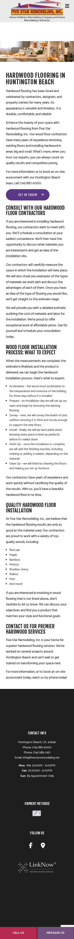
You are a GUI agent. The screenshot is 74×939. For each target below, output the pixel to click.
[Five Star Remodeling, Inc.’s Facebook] (30, 846)
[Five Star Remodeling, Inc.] (37, 7)
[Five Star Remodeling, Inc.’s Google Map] (43, 846)
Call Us (18, 932)
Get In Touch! (27, 195)
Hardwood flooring (18, 91)
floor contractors (55, 134)
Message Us (56, 932)
